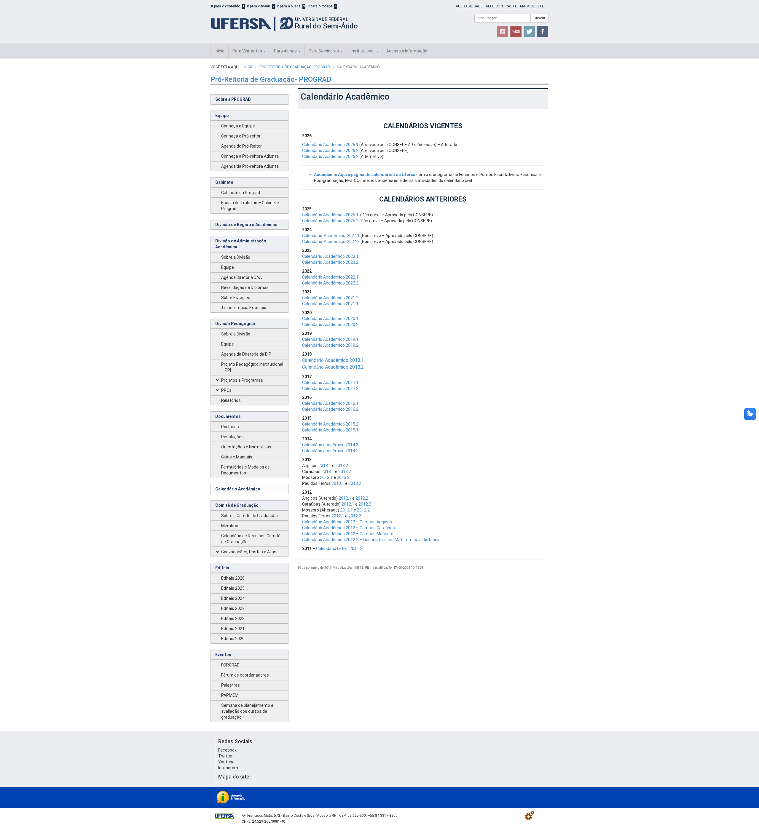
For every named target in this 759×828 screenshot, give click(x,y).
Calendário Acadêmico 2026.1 (330, 144)
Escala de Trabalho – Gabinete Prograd (250, 205)
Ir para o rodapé (319, 6)
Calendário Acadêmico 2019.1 (330, 339)
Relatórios (231, 400)
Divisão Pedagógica (235, 323)
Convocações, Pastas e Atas (248, 551)
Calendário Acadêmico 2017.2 (330, 388)
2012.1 (345, 498)
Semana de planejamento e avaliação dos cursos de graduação (247, 711)
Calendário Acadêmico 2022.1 (330, 277)
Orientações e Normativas (246, 447)
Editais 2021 (233, 628)
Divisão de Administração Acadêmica (240, 244)
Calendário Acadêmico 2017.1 (330, 382)
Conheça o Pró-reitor (241, 136)
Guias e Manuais (236, 457)
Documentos (228, 416)
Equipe (222, 115)
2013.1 (324, 465)
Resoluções (232, 436)
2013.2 (341, 465)
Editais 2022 (233, 618)
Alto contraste (501, 6)
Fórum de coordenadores (245, 675)
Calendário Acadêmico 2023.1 (330, 256)
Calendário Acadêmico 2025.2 (330, 220)
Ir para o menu (258, 6)
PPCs (226, 390)
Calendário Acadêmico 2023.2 (330, 262)
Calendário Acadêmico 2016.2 (330, 409)
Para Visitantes (247, 51)
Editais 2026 (233, 578)
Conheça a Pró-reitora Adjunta (250, 156)
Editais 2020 (233, 638)
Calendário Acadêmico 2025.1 (330, 214)
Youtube (226, 762)
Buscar (539, 18)
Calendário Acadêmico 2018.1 (333, 360)
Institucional (363, 51)
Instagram (228, 767)
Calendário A (314, 430)
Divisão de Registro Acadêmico (246, 224)
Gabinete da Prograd (240, 192)
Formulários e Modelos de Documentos (245, 470)
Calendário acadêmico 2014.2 (330, 444)
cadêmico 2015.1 (342, 430)
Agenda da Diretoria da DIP (246, 354)
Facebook (227, 750)
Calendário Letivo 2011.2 (339, 548)
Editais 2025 (233, 588)
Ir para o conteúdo (225, 6)
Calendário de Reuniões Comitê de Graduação (250, 538)
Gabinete (224, 182)
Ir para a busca (289, 6)
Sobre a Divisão (235, 257)
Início (219, 51)
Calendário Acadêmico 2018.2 (333, 367)
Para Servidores (324, 51)
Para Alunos (286, 51)
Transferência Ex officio (243, 307)
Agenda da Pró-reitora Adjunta (250, 166)
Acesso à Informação (406, 51)
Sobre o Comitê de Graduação (249, 515)
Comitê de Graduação (237, 505)
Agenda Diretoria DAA (241, 277)
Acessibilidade (469, 6)
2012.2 (361, 498)
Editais (222, 567)
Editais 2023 (233, 608)
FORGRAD (230, 665)
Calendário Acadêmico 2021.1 (330, 303)
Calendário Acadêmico (237, 489)
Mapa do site (532, 6)
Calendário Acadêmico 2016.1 (330, 403)
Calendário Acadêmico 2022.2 (330, 283)
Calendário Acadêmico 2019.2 (330, 345)
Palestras (230, 685)
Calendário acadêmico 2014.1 (330, 450)
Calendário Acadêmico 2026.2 (330, 150)
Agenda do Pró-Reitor (241, 146)
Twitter (225, 756)
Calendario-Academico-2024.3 (331, 241)
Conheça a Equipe (238, 126)
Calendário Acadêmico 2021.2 (330, 297)
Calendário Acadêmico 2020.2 (330, 324)
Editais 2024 (233, 598)
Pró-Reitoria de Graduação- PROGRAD (295, 67)
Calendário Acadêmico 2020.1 (330, 318)
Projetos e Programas (242, 380)
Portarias (230, 426)
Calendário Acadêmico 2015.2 (330, 424)
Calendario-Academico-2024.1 (331, 235)
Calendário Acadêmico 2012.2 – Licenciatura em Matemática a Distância (371, 539)
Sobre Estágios (235, 297)
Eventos (223, 654)
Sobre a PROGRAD (233, 99)
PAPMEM (229, 695)
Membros (230, 525)
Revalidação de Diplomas (245, 287)
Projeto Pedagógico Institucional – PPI (252, 367)
